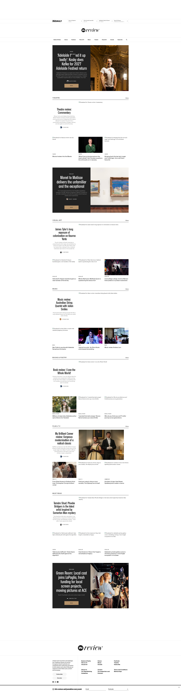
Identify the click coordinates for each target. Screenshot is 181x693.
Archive (100, 669)
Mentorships (118, 671)
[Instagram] (55, 682)
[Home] (60, 21)
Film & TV (81, 39)
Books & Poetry (57, 39)
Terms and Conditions (120, 669)
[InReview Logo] (90, 30)
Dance (66, 39)
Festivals (73, 39)
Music (89, 39)
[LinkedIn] (57, 682)
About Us (84, 669)
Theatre (96, 39)
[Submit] (127, 689)
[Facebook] (53, 682)
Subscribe (120, 39)
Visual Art (104, 39)
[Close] (179, 687)
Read (71, 85)
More (127, 98)
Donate (112, 39)
